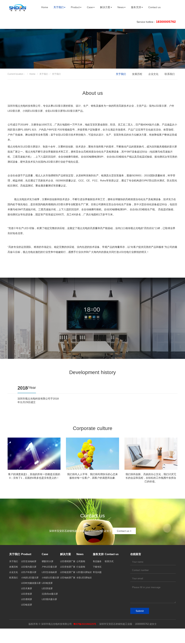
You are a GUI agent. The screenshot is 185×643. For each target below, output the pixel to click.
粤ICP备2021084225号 (84, 624)
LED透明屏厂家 (67, 561)
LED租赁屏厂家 (67, 572)
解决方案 (105, 7)
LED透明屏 (26, 599)
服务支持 (136, 7)
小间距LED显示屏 (29, 577)
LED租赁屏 (26, 604)
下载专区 (97, 567)
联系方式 (109, 561)
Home (44, 7)
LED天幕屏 (26, 588)
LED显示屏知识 (84, 572)
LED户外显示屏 (28, 572)
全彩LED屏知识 (84, 577)
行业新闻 (80, 567)
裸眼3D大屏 (47, 561)
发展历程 (137, 74)
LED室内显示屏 (28, 567)
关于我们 (58, 7)
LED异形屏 (26, 594)
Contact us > (124, 530)
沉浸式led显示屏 (50, 594)
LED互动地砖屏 (28, 561)
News (120, 7)
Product (75, 7)
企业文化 (153, 74)
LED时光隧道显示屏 (31, 583)
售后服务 (97, 561)
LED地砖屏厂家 (67, 577)
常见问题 (97, 572)
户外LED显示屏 (49, 567)
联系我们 (170, 74)
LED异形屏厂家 (67, 567)
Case (90, 7)
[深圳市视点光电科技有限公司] (17, 7)
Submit (140, 610)
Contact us (154, 7)
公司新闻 (80, 561)
